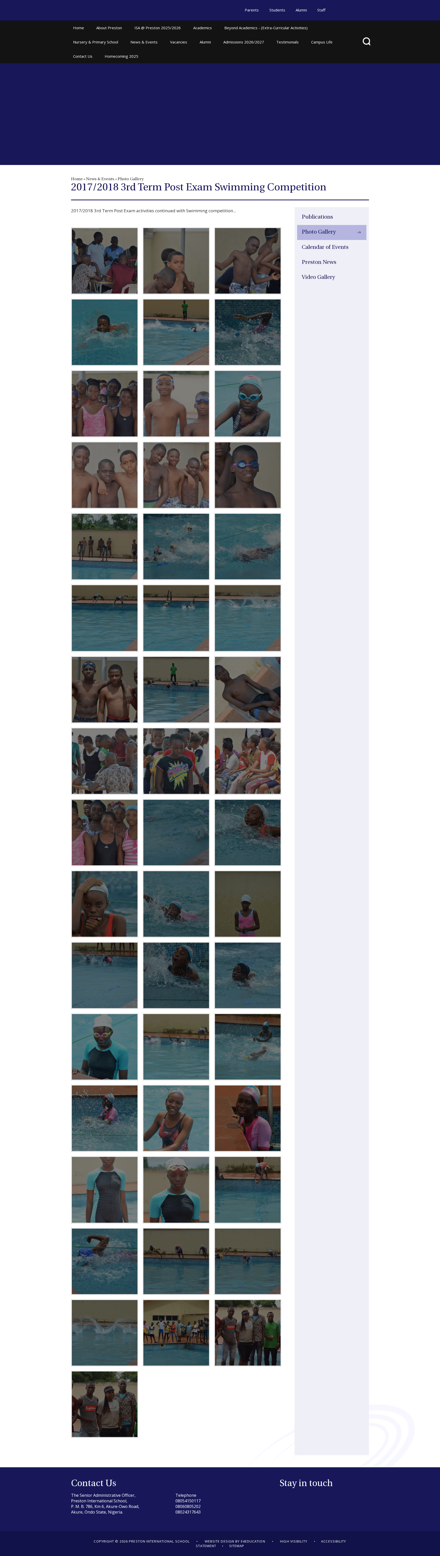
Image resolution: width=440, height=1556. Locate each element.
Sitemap (236, 1546)
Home (77, 179)
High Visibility (293, 1541)
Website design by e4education (235, 1541)
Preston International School (95, 10)
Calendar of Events (325, 247)
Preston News (319, 262)
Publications (317, 217)
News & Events (100, 179)
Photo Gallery (131, 179)
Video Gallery (318, 277)
